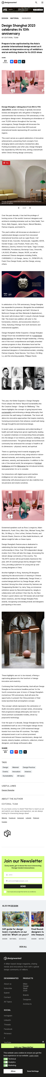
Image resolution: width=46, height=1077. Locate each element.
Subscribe (8, 988)
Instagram (20, 818)
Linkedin (28, 818)
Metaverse (21, 466)
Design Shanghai (8, 790)
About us (7, 984)
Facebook (12, 818)
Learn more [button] (33, 1055)
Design (5, 18)
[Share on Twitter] (23, 61)
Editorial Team (11, 37)
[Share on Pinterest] (15, 61)
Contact (7, 997)
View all (23, 947)
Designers (27, 999)
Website (4, 818)
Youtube (4, 822)
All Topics (8, 1002)
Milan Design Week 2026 (26, 987)
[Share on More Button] (27, 61)
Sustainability (8, 776)
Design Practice (29, 767)
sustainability (7, 412)
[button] (6, 1059)
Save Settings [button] (33, 1071)
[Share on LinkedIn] (19, 61)
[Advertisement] (24, 99)
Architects (27, 1004)
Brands (26, 995)
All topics (20, 776)
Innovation (16, 772)
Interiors (28, 772)
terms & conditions (30, 892)
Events (5, 772)
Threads (7, 1024)
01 (23, 207)
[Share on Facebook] (11, 61)
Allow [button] (13, 1071)
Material (14, 18)
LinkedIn (7, 1020)
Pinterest (36, 818)
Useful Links (9, 786)
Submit (7, 993)
